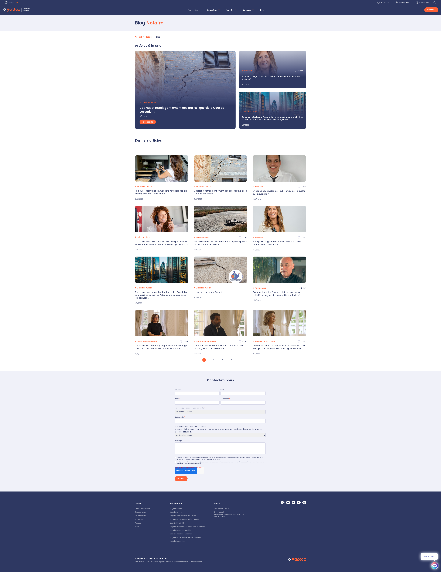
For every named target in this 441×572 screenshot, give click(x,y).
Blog (262, 10)
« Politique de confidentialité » (193, 464)
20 (232, 359)
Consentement (195, 562)
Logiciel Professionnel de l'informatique (185, 537)
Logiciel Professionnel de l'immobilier (184, 519)
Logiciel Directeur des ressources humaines (187, 527)
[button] (12, 2)
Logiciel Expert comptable (180, 530)
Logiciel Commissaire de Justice (183, 516)
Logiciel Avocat (176, 512)
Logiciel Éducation (177, 541)
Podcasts (138, 523)
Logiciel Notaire (176, 508)
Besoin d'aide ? (428, 556)
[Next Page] (237, 360)
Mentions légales (158, 562)
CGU (147, 562)
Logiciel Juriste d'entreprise (181, 534)
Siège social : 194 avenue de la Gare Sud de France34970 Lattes (229, 514)
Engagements (140, 512)
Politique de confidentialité (177, 562)
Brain (137, 527)
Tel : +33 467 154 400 (222, 508)
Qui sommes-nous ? (143, 508)
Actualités (139, 519)
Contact (431, 9)
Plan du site (139, 562)
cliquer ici (187, 432)
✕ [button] (436, 555)
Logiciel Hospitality (177, 523)
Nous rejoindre (140, 516)
